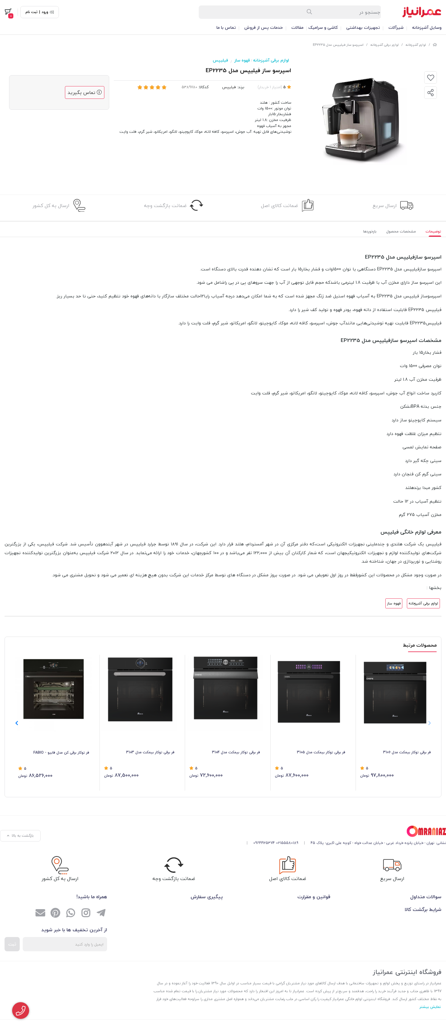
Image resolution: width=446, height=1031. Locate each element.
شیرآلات (396, 27)
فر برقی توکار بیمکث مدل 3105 (321, 752)
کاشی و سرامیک (323, 27)
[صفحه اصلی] (435, 45)
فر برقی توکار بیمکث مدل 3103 (150, 752)
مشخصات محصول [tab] (401, 231)
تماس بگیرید (82, 92)
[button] (16, 723)
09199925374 (264, 843)
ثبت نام (31, 12)
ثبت (12, 944)
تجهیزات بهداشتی (363, 27)
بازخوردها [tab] (370, 231)
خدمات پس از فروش (263, 27)
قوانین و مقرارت (313, 896)
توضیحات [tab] (433, 231)
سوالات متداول (425, 896)
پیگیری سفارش (207, 896)
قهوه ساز (242, 60)
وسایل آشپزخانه (426, 27)
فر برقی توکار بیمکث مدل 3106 (407, 752)
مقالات (297, 27)
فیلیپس (220, 60)
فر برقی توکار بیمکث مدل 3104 (236, 752)
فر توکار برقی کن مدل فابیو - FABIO (61, 752)
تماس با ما (226, 27)
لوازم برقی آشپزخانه (384, 45)
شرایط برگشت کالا (423, 909)
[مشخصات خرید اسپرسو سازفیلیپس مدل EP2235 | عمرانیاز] (344, 831)
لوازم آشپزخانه (416, 45)
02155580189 (287, 843)
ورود (45, 12)
